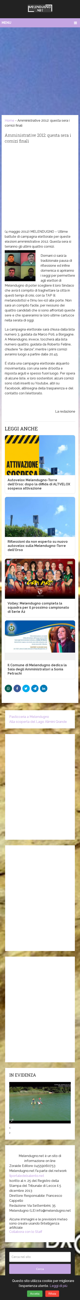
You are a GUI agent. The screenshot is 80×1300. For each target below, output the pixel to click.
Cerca (40, 1269)
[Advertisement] (40, 70)
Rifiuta (52, 1293)
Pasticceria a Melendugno (29, 717)
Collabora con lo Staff (25, 1232)
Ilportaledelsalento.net (26, 1176)
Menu (6, 23)
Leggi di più (58, 1286)
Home (9, 120)
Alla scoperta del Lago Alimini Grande (38, 722)
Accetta (34, 1293)
